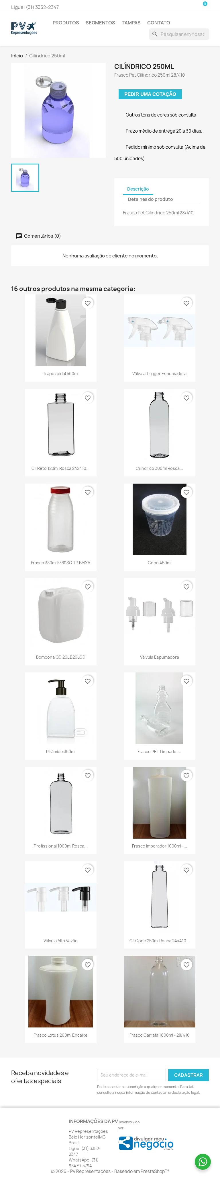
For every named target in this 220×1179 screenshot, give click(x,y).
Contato (158, 23)
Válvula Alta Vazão (61, 940)
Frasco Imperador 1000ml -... (159, 846)
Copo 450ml (159, 562)
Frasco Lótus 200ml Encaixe (61, 1035)
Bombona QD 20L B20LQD (60, 657)
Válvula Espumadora (159, 657)
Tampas (131, 23)
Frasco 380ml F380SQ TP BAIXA (60, 562)
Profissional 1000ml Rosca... (61, 846)
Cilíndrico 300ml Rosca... (159, 468)
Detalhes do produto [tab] (150, 199)
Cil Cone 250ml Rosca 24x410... (159, 940)
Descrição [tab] (138, 189)
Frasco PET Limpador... (159, 751)
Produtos (66, 23)
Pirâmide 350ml (60, 751)
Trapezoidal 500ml (60, 373)
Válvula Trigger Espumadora (159, 373)
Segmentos (100, 23)
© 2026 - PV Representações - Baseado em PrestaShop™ (110, 1171)
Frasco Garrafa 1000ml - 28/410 (159, 1035)
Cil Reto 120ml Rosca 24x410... (61, 468)
